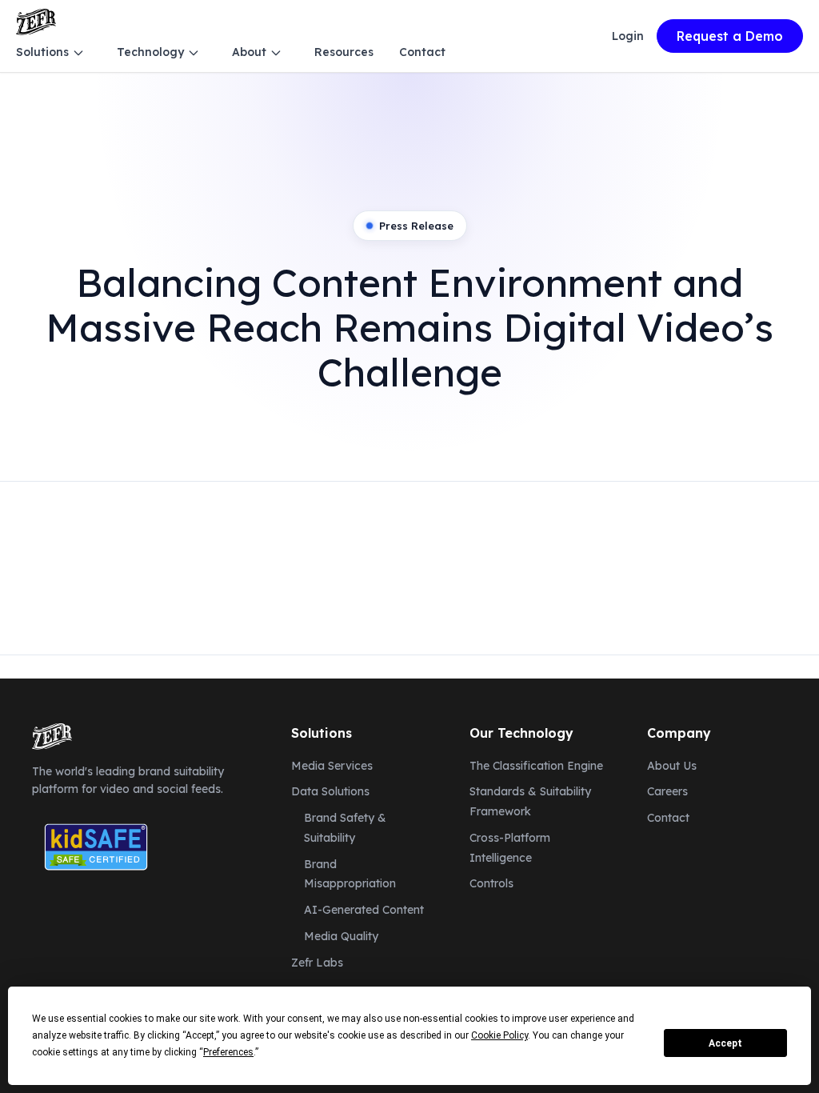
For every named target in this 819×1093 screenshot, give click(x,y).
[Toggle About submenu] (276, 53)
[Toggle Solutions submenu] (78, 53)
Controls (491, 883)
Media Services (332, 766)
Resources (344, 52)
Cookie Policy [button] (499, 1035)
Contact (422, 52)
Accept (725, 1043)
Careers (667, 791)
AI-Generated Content (364, 910)
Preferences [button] (228, 1052)
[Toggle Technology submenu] (193, 53)
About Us (672, 766)
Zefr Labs (317, 962)
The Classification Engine (536, 766)
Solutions (42, 52)
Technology (150, 52)
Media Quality (341, 936)
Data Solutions (330, 791)
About (249, 52)
